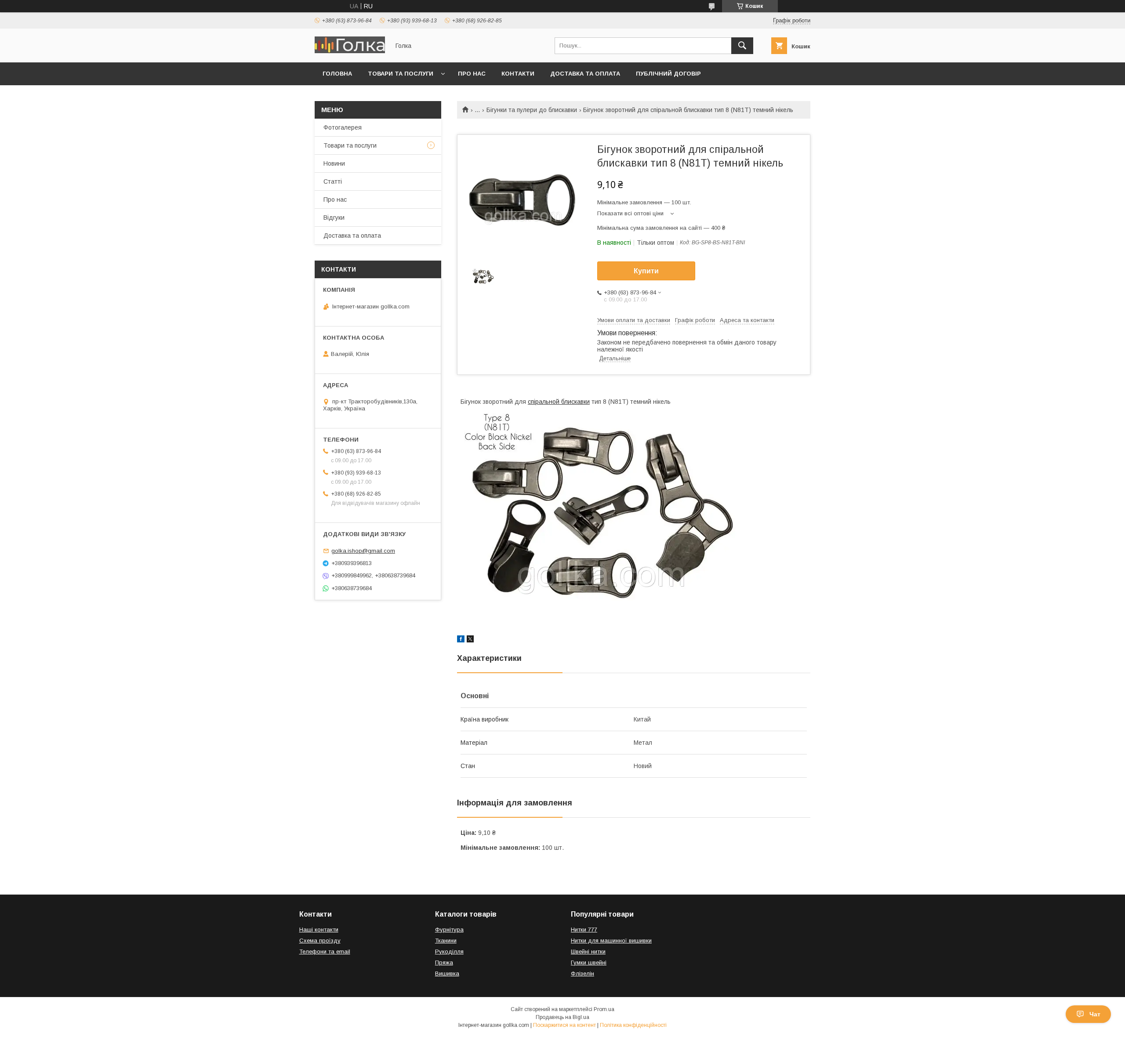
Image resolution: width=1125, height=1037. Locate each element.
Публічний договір (668, 73)
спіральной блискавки (559, 401)
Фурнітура (449, 929)
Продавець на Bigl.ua (562, 1017)
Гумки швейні (588, 962)
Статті (332, 181)
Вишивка (447, 973)
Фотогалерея (342, 127)
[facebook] (461, 640)
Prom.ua (604, 1009)
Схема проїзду (320, 940)
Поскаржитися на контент (564, 1025)
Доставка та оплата (585, 73)
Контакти (517, 73)
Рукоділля (449, 951)
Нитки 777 (584, 929)
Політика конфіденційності (633, 1025)
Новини (334, 163)
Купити (646, 271)
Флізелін (582, 973)
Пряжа (444, 962)
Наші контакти (318, 929)
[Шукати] (742, 45)
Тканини (446, 940)
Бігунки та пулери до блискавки (531, 109)
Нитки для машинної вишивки (611, 940)
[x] (470, 640)
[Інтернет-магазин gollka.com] (350, 50)
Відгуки (334, 217)
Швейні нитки (588, 951)
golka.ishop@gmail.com (363, 551)
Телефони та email (324, 951)
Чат (1094, 1014)
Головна (337, 73)
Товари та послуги (400, 73)
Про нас (472, 73)
